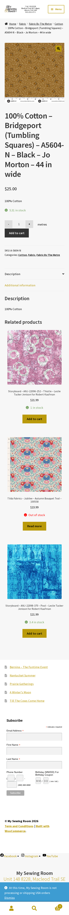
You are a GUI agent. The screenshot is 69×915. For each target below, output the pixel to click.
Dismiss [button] (9, 898)
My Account (11, 908)
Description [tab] (12, 274)
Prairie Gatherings (22, 684)
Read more (34, 526)
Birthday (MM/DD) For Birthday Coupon (47, 773)
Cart (53, 905)
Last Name (13, 759)
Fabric (22, 23)
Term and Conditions (19, 826)
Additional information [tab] (20, 285)
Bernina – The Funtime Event (29, 667)
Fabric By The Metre (40, 23)
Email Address (15, 730)
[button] (58, 49)
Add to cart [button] (34, 419)
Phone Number (15, 772)
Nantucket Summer (23, 675)
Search (34, 908)
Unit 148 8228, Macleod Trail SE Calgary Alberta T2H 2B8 (34, 882)
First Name (13, 744)
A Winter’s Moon (20, 692)
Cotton (59, 23)
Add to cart (16, 233)
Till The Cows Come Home (27, 701)
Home (12, 23)
